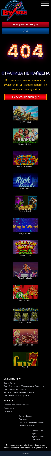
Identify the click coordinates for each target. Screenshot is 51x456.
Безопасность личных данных (16, 405)
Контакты (8, 411)
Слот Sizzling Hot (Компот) (15, 389)
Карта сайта (9, 408)
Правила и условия (27, 425)
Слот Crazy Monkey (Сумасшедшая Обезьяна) (24, 386)
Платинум (23, 419)
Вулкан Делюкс (25, 416)
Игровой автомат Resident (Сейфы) (19, 392)
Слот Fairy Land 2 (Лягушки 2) (17, 395)
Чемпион (36, 440)
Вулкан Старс (38, 430)
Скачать (25, 453)
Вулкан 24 (36, 433)
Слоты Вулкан (10, 383)
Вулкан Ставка (38, 437)
